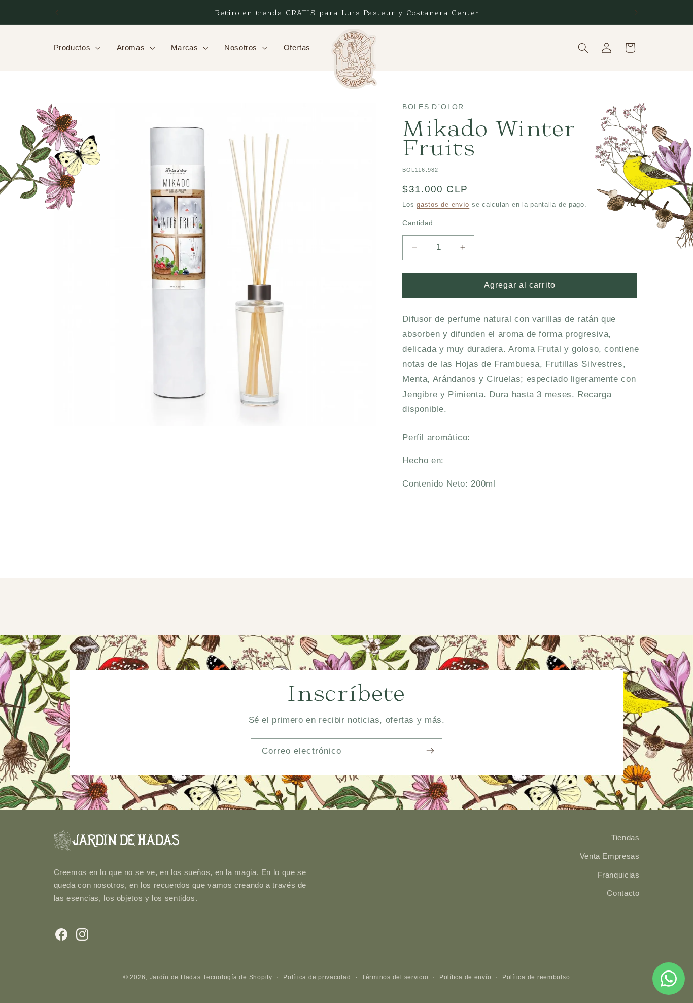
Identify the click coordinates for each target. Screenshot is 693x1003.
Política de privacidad (317, 977)
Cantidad (417, 223)
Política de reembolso (536, 977)
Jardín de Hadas (175, 977)
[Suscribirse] (430, 750)
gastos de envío (443, 204)
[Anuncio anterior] (57, 12)
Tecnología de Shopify (237, 977)
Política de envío (465, 977)
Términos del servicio (395, 977)
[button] (76, 48)
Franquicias (619, 875)
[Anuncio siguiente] (636, 12)
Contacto (623, 893)
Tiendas (625, 838)
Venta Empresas (610, 857)
